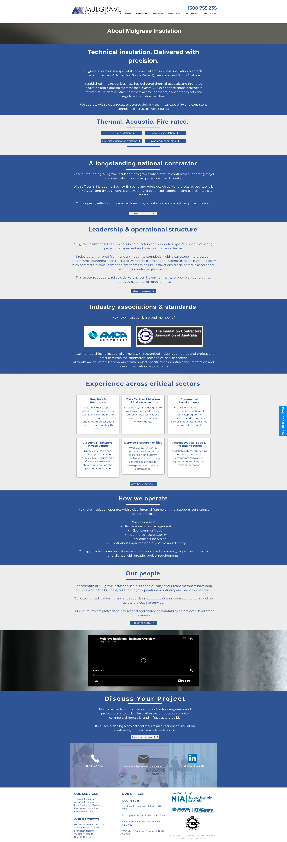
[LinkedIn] (192, 758)
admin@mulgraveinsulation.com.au (143, 766)
